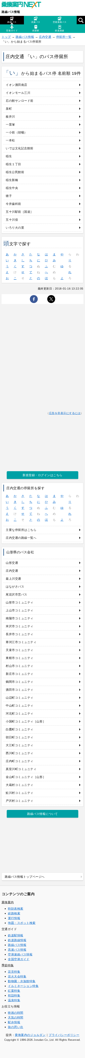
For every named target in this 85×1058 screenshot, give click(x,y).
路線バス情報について (42, 813)
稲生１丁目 (13, 164)
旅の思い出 (15, 1027)
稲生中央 (12, 188)
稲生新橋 (12, 180)
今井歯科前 (13, 203)
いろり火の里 (15, 227)
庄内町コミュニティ (19, 761)
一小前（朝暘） (16, 132)
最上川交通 (13, 578)
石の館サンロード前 (19, 100)
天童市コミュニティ (19, 650)
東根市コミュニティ (19, 658)
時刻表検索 (15, 908)
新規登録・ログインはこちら (42, 475)
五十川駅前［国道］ (19, 211)
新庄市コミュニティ (19, 673)
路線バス (11, 22)
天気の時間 (15, 1017)
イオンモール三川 (18, 92)
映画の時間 (15, 1012)
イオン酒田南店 (16, 84)
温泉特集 (14, 1000)
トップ (6, 36)
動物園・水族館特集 (22, 981)
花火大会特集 (17, 976)
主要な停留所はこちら (21, 529)
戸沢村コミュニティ (19, 800)
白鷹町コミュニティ (19, 729)
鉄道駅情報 (15, 935)
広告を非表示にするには (65, 413)
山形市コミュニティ (19, 602)
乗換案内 (8, 902)
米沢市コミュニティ (19, 626)
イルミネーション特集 (23, 986)
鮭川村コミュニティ (19, 792)
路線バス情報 (11, 11)
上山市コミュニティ (19, 610)
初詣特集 (14, 995)
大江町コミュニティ (19, 745)
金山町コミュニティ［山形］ (26, 777)
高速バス (35, 22)
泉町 (9, 108)
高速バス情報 (17, 949)
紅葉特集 (14, 990)
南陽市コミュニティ (19, 618)
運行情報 (14, 918)
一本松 (10, 140)
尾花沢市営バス (16, 594)
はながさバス (15, 586)
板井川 (10, 116)
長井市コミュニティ (19, 634)
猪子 (9, 196)
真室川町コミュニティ (21, 769)
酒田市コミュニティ (19, 689)
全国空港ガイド (18, 959)
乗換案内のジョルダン (30, 1035)
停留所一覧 (64, 36)
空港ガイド (12, 30)
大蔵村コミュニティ (19, 785)
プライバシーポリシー (64, 1035)
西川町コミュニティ (19, 753)
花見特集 (14, 971)
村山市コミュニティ (19, 666)
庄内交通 (45, 36)
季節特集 (8, 965)
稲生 (9, 156)
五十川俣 (12, 219)
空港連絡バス (59, 22)
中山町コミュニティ (19, 705)
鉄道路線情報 (17, 940)
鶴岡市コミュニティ (19, 681)
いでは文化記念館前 (19, 148)
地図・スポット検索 (22, 923)
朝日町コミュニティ (19, 737)
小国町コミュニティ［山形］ (26, 721)
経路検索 (14, 913)
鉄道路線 (59, 30)
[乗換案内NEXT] (23, 6)
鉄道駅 (35, 30)
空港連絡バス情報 (20, 954)
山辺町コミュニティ (19, 697)
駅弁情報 (14, 1022)
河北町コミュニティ (19, 713)
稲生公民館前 (15, 172)
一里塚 (10, 124)
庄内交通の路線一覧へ (21, 537)
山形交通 (12, 562)
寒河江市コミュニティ (21, 642)
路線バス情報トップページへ (25, 876)
